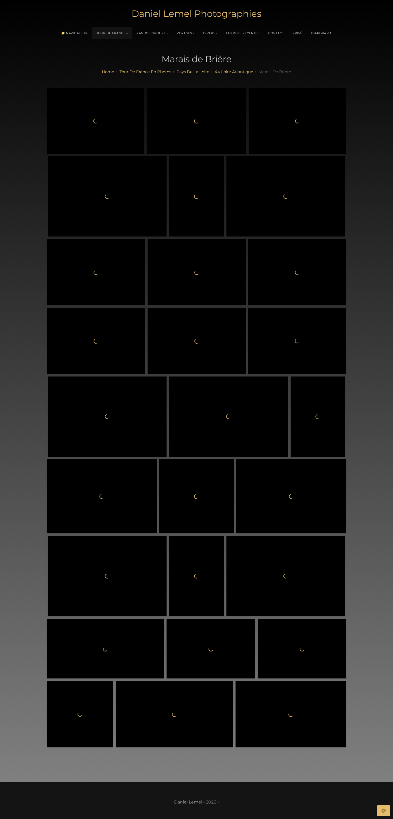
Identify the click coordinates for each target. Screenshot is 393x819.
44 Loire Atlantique (234, 71)
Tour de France (111, 33)
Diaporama (321, 33)
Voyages (184, 33)
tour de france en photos (145, 71)
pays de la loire (192, 71)
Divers (209, 33)
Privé (297, 33)
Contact (276, 33)
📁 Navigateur (74, 33)
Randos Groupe (151, 33)
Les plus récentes (242, 33)
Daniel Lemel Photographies (196, 13)
